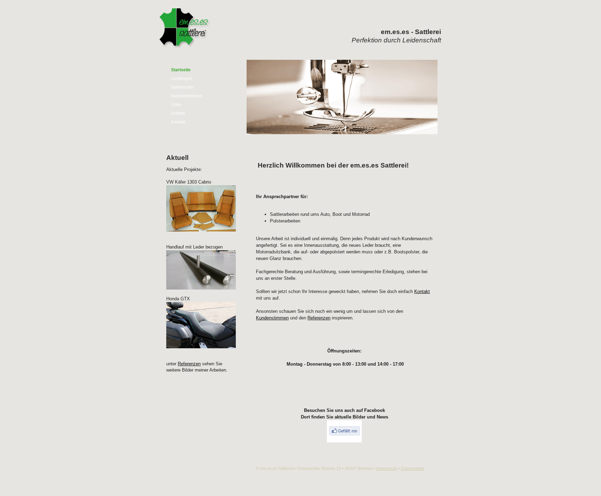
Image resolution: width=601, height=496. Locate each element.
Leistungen (181, 78)
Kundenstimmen (186, 95)
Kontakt (178, 122)
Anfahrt (178, 113)
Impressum (386, 468)
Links (176, 104)
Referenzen (182, 87)
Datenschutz (412, 468)
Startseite (181, 69)
